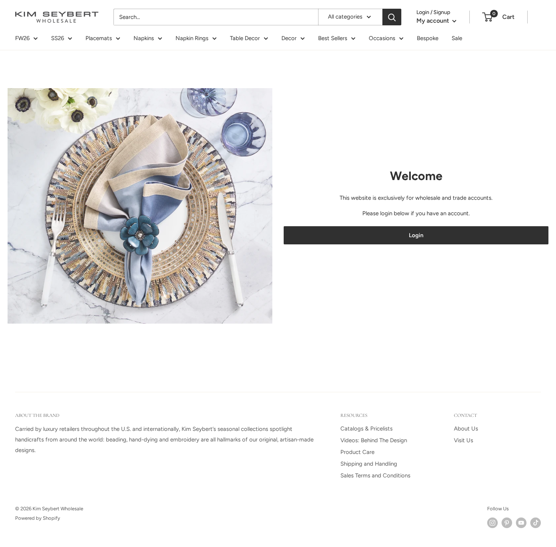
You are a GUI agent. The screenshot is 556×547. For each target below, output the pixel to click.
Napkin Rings (191, 38)
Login (416, 235)
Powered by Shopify (37, 518)
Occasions (382, 38)
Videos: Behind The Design (373, 440)
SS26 (57, 38)
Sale (457, 38)
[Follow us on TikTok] (535, 522)
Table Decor (245, 38)
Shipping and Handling (368, 463)
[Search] (391, 17)
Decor (289, 38)
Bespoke (427, 38)
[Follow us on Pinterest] (507, 522)
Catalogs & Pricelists (366, 428)
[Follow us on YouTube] (521, 522)
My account (433, 20)
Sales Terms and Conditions (375, 475)
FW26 (22, 38)
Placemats (98, 38)
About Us (466, 428)
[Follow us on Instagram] (492, 522)
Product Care (357, 452)
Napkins (144, 38)
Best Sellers (332, 38)
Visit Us (463, 440)
